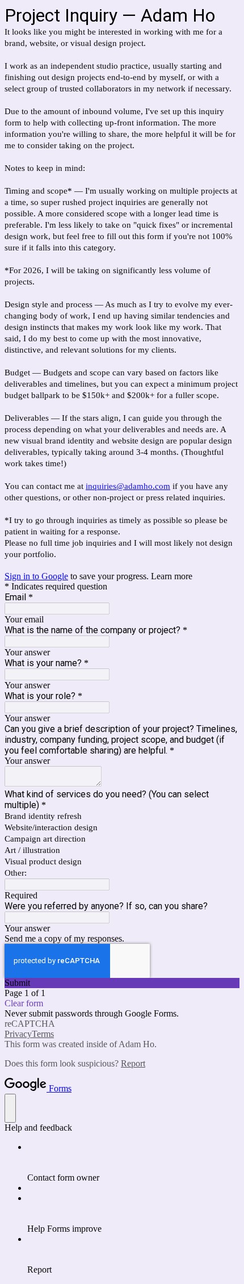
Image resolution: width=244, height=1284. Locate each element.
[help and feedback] (10, 1108)
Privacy (18, 1034)
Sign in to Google (36, 576)
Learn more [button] (171, 576)
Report (133, 1063)
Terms (43, 1034)
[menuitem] (133, 1162)
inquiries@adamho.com (128, 486)
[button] (122, 983)
